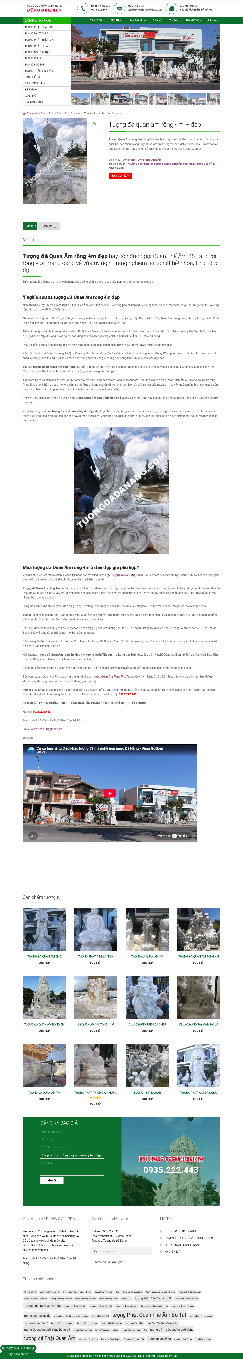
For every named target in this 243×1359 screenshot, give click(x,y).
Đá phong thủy (35, 83)
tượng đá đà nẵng (159, 1339)
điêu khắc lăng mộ (203, 1339)
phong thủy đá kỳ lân (103, 1292)
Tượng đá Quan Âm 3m (111, 1339)
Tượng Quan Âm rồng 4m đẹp (134, 1330)
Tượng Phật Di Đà (36, 33)
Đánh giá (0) (48, 226)
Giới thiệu (116, 20)
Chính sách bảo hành (180, 1231)
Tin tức (174, 20)
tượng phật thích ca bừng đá (36, 1323)
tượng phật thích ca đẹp (87, 1323)
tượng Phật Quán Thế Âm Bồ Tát (149, 1315)
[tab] (30, 226)
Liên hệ (212, 20)
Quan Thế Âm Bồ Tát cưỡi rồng (137, 163)
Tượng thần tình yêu (39, 70)
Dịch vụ (157, 20)
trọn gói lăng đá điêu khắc (189, 1292)
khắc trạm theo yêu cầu (73, 1292)
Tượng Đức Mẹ (34, 64)
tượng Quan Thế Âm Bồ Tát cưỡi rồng (162, 1323)
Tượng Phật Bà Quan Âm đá (42, 1305)
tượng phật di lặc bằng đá (101, 1306)
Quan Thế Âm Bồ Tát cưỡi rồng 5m (160, 1292)
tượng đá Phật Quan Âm (49, 1338)
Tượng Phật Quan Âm (39, 27)
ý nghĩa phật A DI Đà (183, 1339)
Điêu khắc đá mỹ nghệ (109, 1262)
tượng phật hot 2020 (100, 1316)
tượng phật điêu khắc (134, 1323)
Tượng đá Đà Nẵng (115, 1240)
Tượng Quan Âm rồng (82, 1330)
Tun (174, 1355)
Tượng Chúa (33, 58)
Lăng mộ (30, 95)
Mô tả (30, 226)
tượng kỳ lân (126, 1299)
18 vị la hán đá (30, 1292)
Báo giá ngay (120, 175)
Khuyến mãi (173, 1251)
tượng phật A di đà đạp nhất (186, 1299)
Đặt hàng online (18, 1354)
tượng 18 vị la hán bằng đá (35, 1299)
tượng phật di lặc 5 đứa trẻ (75, 1306)
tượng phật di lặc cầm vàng (126, 1306)
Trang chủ (97, 20)
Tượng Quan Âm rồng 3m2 (106, 1330)
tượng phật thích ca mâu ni (62, 1323)
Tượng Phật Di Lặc (37, 46)
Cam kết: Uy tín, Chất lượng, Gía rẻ (189, 1238)
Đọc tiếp (44, 962)
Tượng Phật (47, 113)
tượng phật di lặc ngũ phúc (182, 1306)
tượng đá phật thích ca (88, 1339)
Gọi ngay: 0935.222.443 (17, 1348)
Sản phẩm (136, 20)
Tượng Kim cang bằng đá (61, 1299)
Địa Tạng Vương (35, 102)
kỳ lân (88, 1292)
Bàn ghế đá (32, 77)
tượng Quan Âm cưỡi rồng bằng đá (47, 1329)
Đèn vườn (31, 89)
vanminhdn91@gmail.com (46, 729)
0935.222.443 (127, 694)
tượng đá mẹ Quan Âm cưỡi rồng (175, 163)
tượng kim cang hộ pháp (85, 1299)
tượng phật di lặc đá (37, 1315)
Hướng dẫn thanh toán (182, 1245)
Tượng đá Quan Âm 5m (134, 1339)
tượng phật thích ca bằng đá (201, 1316)
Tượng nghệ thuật (37, 52)
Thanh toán (193, 20)
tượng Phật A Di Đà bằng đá (153, 1298)
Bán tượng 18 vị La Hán (50, 1292)
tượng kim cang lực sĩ (108, 1299)
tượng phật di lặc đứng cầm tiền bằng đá (71, 1316)
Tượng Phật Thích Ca (39, 39)
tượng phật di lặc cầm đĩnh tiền (154, 1306)
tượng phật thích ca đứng (111, 1323)
